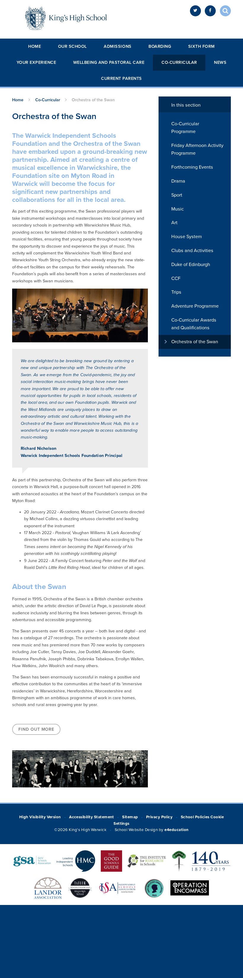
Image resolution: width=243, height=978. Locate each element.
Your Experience (36, 62)
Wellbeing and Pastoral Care (109, 62)
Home (34, 46)
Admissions (117, 46)
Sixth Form (201, 46)
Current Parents (121, 78)
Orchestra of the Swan (93, 99)
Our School (72, 46)
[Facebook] (210, 10)
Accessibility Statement (91, 817)
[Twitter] (195, 10)
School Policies (195, 817)
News (220, 62)
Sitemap (130, 817)
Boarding (159, 46)
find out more (36, 729)
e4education (176, 829)
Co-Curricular (179, 62)
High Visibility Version (40, 817)
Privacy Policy (159, 817)
